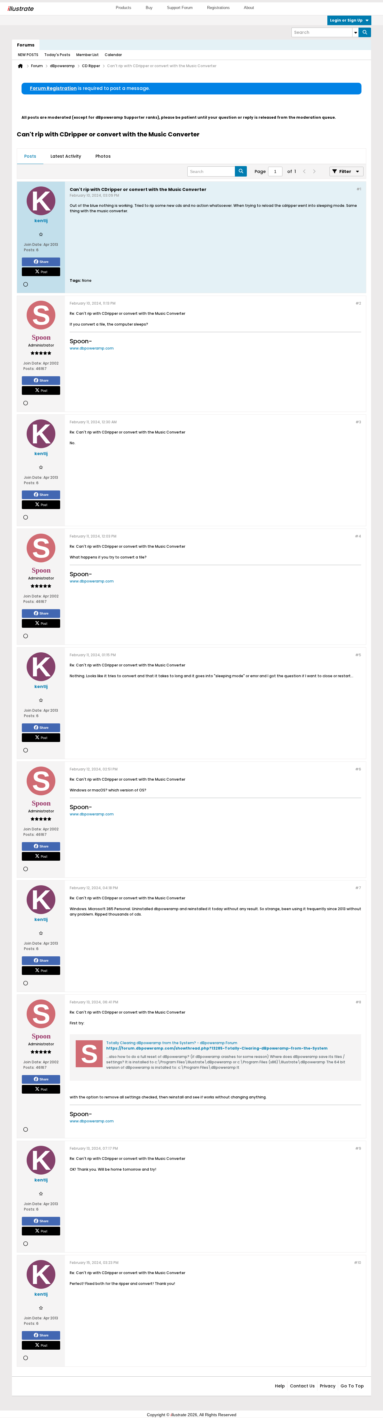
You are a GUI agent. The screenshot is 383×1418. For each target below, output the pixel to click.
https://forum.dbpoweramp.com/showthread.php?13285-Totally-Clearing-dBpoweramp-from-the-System (217, 1048)
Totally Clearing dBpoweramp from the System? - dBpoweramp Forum (171, 1042)
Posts (30, 156)
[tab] (30, 156)
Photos (103, 156)
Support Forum (180, 7)
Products (123, 7)
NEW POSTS (28, 54)
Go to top (352, 1386)
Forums (25, 45)
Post (44, 271)
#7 (358, 887)
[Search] (364, 32)
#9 (358, 1148)
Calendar (113, 54)
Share (43, 262)
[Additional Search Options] (355, 32)
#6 (358, 769)
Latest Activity (66, 156)
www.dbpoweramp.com (92, 348)
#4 (358, 536)
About (249, 7)
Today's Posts (57, 54)
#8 (358, 1002)
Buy (149, 7)
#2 (358, 303)
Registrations (218, 7)
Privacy (327, 1386)
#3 (358, 422)
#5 (358, 654)
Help (280, 1386)
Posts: (29, 249)
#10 (357, 1262)
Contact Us (302, 1386)
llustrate (20, 8)
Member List (87, 54)
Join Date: (33, 244)
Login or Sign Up (346, 20)
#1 (358, 189)
